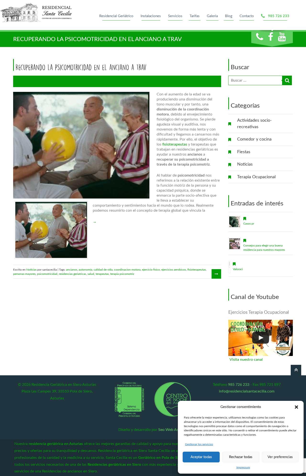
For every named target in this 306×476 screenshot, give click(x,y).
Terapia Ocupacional (256, 177)
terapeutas (102, 273)
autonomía (85, 269)
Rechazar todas (240, 457)
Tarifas (195, 16)
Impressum (243, 467)
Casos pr (248, 223)
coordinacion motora (127, 269)
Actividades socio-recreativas (254, 123)
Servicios (175, 16)
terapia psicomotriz (122, 273)
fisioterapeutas (174, 144)
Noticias (245, 164)
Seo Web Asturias (173, 430)
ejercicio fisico (151, 269)
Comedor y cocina (254, 139)
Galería (212, 16)
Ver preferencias (280, 457)
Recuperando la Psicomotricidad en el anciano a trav (81, 67)
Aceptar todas (201, 457)
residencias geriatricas (72, 273)
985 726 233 (277, 16)
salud (90, 273)
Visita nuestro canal (246, 359)
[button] (296, 407)
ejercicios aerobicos (173, 269)
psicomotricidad (47, 273)
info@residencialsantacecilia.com (246, 391)
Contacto (247, 16)
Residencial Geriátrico (116, 16)
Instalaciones (151, 16)
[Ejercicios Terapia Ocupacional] (260, 338)
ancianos (71, 269)
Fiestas (243, 152)
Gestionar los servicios (199, 444)
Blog (228, 16)
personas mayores (24, 273)
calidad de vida (103, 269)
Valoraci (238, 269)
